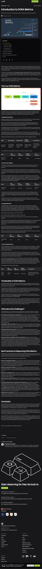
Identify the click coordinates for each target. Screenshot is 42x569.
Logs (23, 537)
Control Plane (25, 535)
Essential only (30, 565)
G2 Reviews (3, 510)
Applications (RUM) (26, 542)
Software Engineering (11, 437)
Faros (24, 383)
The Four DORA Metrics (6, 43)
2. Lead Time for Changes (7, 46)
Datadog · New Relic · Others (7, 497)
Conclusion (4, 56)
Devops (3, 437)
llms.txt (2, 546)
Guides (2, 542)
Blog (8, 5)
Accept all (37, 565)
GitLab (26, 385)
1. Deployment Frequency (7, 44)
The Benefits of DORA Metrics (7, 51)
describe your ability (27, 284)
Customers (3, 535)
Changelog (3, 541)
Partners (3, 559)
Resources (3, 5)
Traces (23, 541)
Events (2, 539)
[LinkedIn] (6, 60)
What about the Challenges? (6, 53)
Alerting (24, 550)
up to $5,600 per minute (11, 259)
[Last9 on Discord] (1, 528)
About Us (3, 557)
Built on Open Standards (6, 502)
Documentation (4, 544)
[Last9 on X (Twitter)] (6, 528)
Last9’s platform (4, 388)
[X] (12, 60)
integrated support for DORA (8, 387)
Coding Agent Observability (28, 548)
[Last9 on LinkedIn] (4, 528)
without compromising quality (29, 123)
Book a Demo (4, 561)
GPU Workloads (25, 546)
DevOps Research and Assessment (23, 72)
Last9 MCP (24, 552)
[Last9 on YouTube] (8, 528)
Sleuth (28, 383)
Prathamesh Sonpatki (7, 15)
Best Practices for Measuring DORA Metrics (9, 55)
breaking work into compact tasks (18, 194)
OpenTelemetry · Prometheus (7, 491)
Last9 (16, 417)
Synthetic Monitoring (26, 544)
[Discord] (3, 60)
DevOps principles (17, 295)
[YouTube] (9, 60)
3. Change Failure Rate (6, 48)
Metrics (23, 539)
